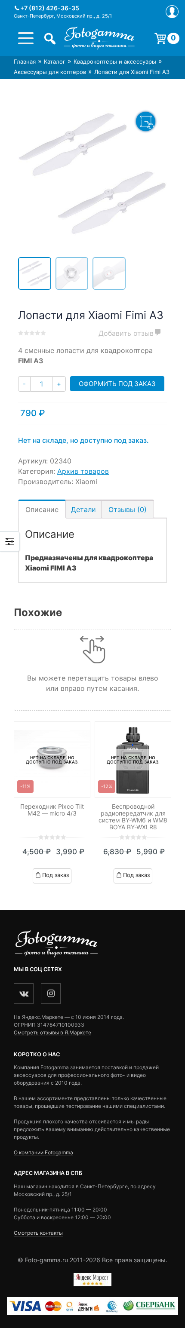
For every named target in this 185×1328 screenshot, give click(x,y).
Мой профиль (172, 11)
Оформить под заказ (117, 384)
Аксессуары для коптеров (50, 71)
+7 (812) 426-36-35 (49, 8)
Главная (25, 61)
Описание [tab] (42, 509)
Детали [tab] (83, 509)
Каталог (54, 61)
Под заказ (55, 874)
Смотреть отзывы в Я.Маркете (52, 1032)
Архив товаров (83, 471)
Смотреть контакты (38, 1233)
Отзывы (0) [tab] (127, 509)
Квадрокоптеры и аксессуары (115, 61)
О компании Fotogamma (43, 1152)
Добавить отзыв (126, 333)
